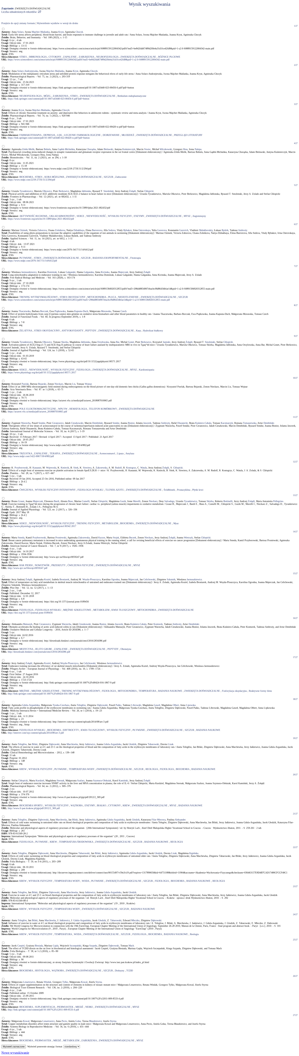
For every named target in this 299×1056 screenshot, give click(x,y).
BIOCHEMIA (26, 177)
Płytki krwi (197, 490)
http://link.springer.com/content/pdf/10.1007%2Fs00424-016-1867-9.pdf (43, 693)
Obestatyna (125, 649)
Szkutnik (171, 579)
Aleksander (180, 819)
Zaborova (42, 230)
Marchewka (72, 744)
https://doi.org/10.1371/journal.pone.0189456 (30, 612)
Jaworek (147, 423)
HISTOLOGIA (42, 970)
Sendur (41, 423)
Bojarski (42, 384)
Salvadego (169, 501)
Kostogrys (131, 467)
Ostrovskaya (144, 230)
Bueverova (97, 230)
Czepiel (21, 945)
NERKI (89, 1007)
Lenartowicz (29, 982)
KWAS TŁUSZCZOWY (123, 610)
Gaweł (157, 705)
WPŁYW (62, 409)
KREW (22, 769)
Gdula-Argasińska (31, 705)
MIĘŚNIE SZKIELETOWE (77, 610)
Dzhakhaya (79, 230)
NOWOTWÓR (42, 565)
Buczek (132, 537)
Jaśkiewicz (90, 744)
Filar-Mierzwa (159, 819)
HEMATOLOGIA (78, 409)
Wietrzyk (188, 537)
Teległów (81, 705)
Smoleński (108, 191)
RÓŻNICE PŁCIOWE (169, 57)
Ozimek (24, 230)
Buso (70, 501)
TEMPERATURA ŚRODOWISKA (76, 842)
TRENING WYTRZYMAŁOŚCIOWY (38, 297)
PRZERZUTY (58, 565)
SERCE (80, 216)
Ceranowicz (58, 423)
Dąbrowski (102, 705)
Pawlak (25, 384)
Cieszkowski (77, 423)
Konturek (158, 624)
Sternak (60, 780)
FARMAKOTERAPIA (30, 135)
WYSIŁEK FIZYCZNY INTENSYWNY (55, 490)
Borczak (44, 311)
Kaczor (101, 537)
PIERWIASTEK (65, 1007)
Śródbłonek (169, 490)
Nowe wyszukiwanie (15, 1052)
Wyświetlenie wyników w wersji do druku (57, 23)
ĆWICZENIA (26, 490)
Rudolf (118, 467)
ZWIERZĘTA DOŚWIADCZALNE (138, 57)
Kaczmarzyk (227, 423)
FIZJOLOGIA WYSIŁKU (90, 490)
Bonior (131, 423)
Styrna (99, 982)
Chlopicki (228, 342)
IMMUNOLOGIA (38, 57)
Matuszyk (27, 624)
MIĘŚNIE (24, 691)
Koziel (47, 579)
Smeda (21, 537)
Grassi (21, 501)
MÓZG (47, 96)
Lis (73, 384)
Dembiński (97, 423)
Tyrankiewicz (26, 191)
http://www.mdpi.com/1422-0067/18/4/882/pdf (31, 456)
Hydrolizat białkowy (153, 330)
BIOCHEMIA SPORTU (31, 805)
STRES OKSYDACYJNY (72, 297)
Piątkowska (60, 311)
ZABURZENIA (86, 57)
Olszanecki (182, 423)
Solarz (20, 32)
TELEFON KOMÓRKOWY (103, 409)
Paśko (118, 705)
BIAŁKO (101, 805)
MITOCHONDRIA (96, 297)
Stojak (116, 537)
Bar (117, 342)
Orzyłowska (103, 342)
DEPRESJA (49, 135)
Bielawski (108, 149)
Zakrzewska (101, 467)
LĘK (59, 135)
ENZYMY (139, 216)
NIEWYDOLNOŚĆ (96, 216)
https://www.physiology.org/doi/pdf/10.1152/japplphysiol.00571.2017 (42, 372)
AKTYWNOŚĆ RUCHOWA (33, 216)
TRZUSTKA (25, 453)
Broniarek (64, 579)
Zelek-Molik (28, 149)
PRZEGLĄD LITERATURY (188, 135)
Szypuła (93, 945)
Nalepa (198, 149)
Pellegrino (278, 501)
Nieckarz (59, 384)
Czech (123, 311)
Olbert (176, 705)
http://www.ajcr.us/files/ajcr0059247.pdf (27, 568)
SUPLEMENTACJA (45, 1007)
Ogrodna (115, 579)
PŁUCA (112, 297)
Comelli (86, 501)
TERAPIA (55, 453)
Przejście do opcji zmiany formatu (18, 23)
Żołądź (132, 191)
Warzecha (25, 423)
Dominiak (52, 272)
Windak (47, 982)
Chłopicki (149, 191)
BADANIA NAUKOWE (170, 691)
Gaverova (162, 230)
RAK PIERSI (26, 565)
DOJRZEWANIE (111, 135)
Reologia (194, 934)
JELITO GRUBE (43, 649)
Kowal (84, 982)
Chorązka (91, 149)
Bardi (56, 501)
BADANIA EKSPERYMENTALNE (110, 258)
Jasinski (166, 342)
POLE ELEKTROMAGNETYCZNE (37, 409)
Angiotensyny (199, 216)
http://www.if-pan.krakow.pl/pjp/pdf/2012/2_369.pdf (34, 808)
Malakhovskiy (206, 230)
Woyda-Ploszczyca (91, 579)
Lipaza (120, 453)
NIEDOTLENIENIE (128, 297)
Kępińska (193, 853)
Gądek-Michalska (66, 149)
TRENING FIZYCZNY (88, 523)
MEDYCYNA (26, 649)
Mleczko (135, 920)
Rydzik (225, 230)
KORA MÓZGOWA (54, 177)
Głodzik (132, 744)
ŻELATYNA (25, 330)
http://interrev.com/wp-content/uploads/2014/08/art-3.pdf (36, 733)
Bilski (35, 744)
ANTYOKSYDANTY (72, 330)
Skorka (64, 342)
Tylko (65, 982)
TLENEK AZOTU (114, 490)
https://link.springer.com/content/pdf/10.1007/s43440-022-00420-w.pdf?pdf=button (49, 138)
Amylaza (129, 453)
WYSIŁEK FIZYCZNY (120, 216)
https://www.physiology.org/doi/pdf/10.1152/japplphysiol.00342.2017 (42, 526)
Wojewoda (51, 467)
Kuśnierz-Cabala (203, 423)
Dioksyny (119, 970)
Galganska (89, 272)
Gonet (131, 342)
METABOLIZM (110, 523)
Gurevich (183, 230)
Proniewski (60, 537)
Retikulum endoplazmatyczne (131, 96)
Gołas (78, 1021)
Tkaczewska (24, 311)
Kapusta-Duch (81, 311)
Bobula (47, 149)
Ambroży (242, 230)
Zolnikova (60, 230)
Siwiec (147, 149)
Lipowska (191, 705)
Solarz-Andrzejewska (27, 71)
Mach (131, 945)
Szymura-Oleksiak (102, 780)
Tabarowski (153, 744)
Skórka (210, 501)
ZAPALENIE (70, 57)
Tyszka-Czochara (61, 705)
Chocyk (79, 32)
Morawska (106, 311)
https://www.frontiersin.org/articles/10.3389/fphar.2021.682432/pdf (41, 219)
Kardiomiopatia (146, 369)
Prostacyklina (183, 490)
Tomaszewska (249, 423)
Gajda (55, 945)
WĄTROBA (77, 805)
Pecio (64, 1021)
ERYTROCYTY (71, 730)
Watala (143, 467)
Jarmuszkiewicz (29, 272)
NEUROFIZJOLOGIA (107, 57)
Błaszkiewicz (95, 1021)
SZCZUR (108, 177)
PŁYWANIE (25, 258)
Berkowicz (64, 191)
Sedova (111, 230)
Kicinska (105, 272)
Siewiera (87, 467)
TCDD (129, 970)
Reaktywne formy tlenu (260, 691)
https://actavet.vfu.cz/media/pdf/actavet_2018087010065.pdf (37, 411)
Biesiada (39, 945)
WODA (85, 881)
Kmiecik (65, 467)
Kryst (61, 32)
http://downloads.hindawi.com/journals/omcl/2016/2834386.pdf (39, 652)
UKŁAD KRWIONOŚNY (62, 216)
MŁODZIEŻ (128, 135)
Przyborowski (21, 467)
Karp (138, 330)
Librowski (136, 705)
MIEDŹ (79, 1007)
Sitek (75, 467)
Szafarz (80, 780)
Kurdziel (40, 780)
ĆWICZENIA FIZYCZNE (80, 565)
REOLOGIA (152, 769)
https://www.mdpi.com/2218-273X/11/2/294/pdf (31, 179)
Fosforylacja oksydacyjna (234, 691)
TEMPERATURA (147, 691)
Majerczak (123, 272)
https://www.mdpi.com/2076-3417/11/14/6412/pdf (32, 260)
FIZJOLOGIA (83, 369)
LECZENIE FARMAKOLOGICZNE (82, 135)
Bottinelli (228, 501)
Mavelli (137, 501)
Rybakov (127, 230)
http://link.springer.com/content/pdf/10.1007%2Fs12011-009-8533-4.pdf (43, 1009)
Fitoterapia (135, 258)
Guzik (123, 501)
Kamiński (123, 780)
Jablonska (86, 191)
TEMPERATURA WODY (81, 769)
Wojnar (88, 384)
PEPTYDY (90, 330)
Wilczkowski (166, 149)
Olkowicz (47, 191)
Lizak (170, 744)
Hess (185, 149)
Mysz (176, 523)
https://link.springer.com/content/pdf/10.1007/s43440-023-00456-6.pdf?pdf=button (48, 98)
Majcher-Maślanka (41, 32)
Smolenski (210, 342)
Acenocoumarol (107, 453)
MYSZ (187, 216)
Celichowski (149, 579)
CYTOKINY (55, 57)
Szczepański (75, 945)
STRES (23, 57)
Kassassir (37, 467)
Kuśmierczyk (128, 149)
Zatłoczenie (120, 177)
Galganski (70, 272)
